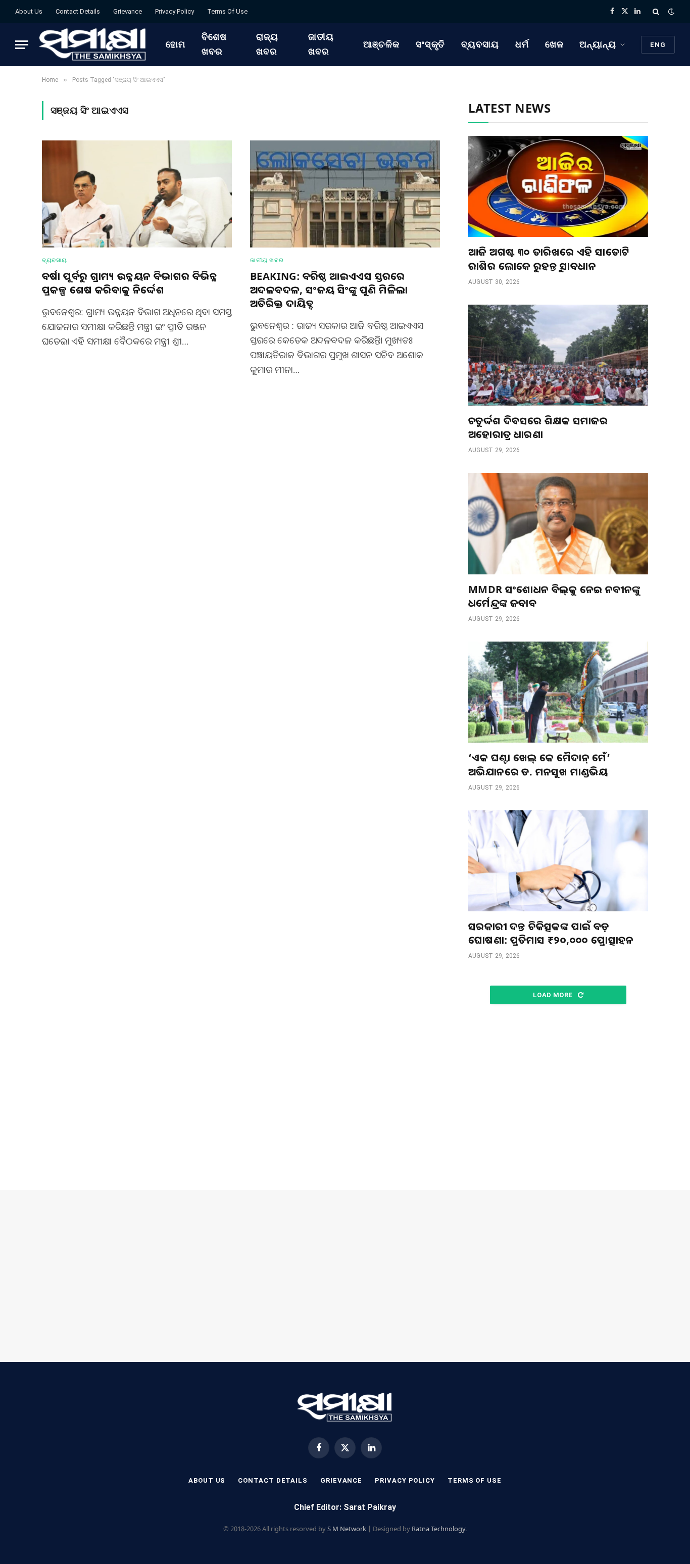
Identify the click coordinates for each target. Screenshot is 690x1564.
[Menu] (21, 44)
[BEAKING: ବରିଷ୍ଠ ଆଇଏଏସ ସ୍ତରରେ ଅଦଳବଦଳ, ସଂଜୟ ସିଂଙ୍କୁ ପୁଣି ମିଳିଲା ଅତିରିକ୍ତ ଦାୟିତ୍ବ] (345, 194)
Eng (658, 44)
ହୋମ (175, 44)
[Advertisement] (558, 1097)
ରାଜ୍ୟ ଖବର (267, 44)
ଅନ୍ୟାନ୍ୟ (597, 44)
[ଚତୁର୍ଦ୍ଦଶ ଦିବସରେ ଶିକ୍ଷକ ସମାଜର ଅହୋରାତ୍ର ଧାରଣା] (558, 355)
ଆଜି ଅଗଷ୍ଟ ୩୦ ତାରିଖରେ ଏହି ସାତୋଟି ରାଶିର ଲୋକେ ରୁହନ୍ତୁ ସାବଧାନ (548, 258)
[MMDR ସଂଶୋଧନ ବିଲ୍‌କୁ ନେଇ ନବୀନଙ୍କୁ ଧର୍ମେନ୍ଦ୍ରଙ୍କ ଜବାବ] (558, 523)
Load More (553, 995)
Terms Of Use (227, 11)
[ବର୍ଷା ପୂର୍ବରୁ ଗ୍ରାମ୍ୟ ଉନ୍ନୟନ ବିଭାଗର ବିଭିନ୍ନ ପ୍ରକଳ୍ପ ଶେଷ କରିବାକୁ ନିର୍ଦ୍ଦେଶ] (137, 194)
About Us (28, 11)
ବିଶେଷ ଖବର (214, 44)
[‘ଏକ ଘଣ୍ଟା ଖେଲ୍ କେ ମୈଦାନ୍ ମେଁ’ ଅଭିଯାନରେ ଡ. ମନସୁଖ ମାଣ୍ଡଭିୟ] (558, 692)
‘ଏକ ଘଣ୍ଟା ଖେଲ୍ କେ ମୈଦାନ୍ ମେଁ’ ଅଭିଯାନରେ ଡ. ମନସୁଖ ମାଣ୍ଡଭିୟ (539, 764)
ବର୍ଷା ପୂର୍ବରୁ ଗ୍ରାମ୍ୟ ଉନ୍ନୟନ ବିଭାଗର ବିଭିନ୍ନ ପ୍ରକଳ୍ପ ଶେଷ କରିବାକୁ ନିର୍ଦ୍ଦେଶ (129, 283)
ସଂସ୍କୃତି (431, 44)
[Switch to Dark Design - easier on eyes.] (670, 11)
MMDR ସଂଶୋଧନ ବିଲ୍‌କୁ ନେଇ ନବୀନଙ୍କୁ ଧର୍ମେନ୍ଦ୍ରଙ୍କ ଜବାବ (554, 596)
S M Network (346, 1528)
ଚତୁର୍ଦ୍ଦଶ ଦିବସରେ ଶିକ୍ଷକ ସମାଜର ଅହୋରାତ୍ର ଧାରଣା (538, 427)
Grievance (127, 11)
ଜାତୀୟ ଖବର (321, 44)
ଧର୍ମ (522, 44)
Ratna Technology (439, 1528)
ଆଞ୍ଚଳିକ (381, 44)
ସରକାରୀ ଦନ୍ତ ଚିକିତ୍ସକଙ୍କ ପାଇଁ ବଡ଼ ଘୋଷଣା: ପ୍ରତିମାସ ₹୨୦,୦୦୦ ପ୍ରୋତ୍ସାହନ (551, 933)
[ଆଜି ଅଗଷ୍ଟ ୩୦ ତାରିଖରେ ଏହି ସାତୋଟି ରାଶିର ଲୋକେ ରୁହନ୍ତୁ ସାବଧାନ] (558, 186)
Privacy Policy (174, 11)
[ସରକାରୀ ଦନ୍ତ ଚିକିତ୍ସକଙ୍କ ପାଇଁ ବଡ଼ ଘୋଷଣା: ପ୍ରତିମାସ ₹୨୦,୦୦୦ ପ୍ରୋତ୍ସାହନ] (558, 860)
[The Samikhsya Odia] (93, 44)
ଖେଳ (554, 44)
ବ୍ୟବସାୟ (480, 44)
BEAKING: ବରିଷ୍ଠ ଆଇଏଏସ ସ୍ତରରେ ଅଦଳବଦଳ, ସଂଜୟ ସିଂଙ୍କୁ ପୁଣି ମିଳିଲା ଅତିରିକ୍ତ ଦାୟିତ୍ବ (329, 289)
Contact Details (78, 11)
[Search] (656, 11)
